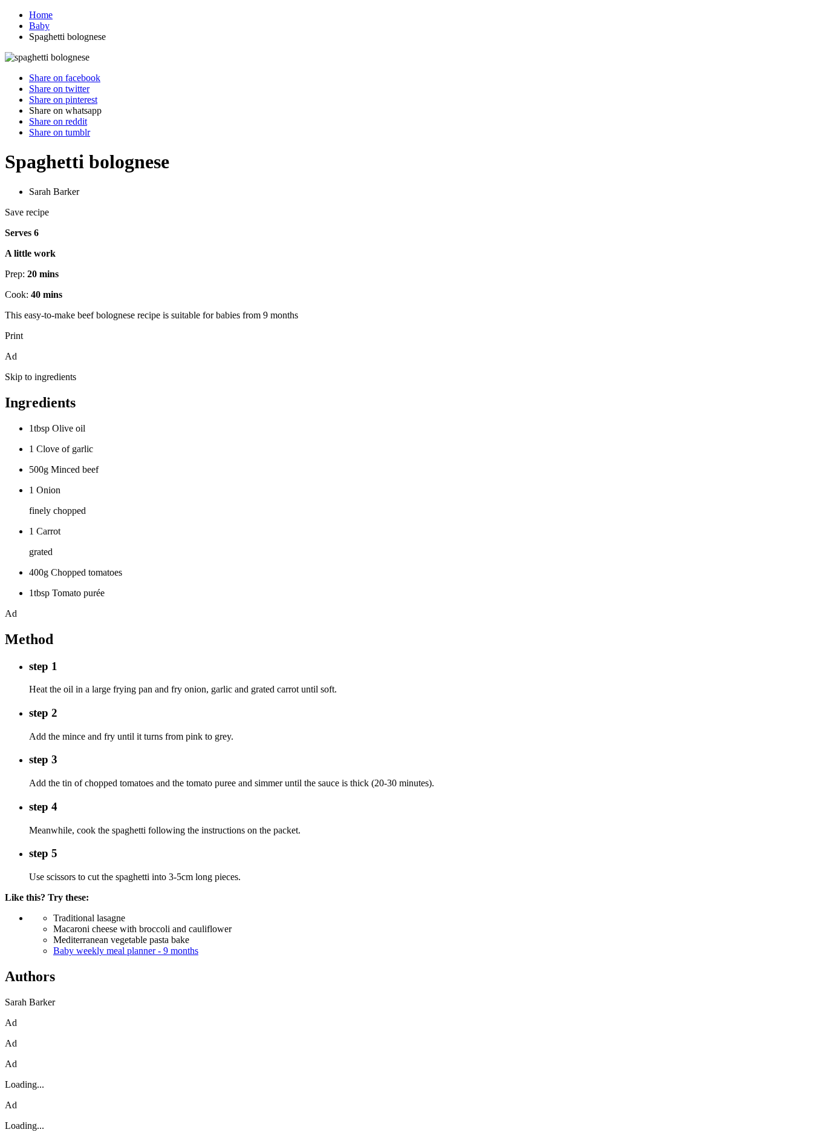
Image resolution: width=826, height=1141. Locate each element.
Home (41, 15)
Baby (39, 26)
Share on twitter (59, 89)
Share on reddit (58, 121)
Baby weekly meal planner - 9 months (125, 950)
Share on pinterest (63, 99)
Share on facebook (64, 78)
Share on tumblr (59, 132)
